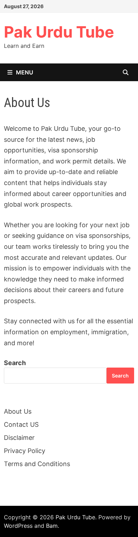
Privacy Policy (24, 450)
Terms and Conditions (37, 464)
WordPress (18, 525)
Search (15, 363)
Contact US (21, 424)
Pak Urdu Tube (59, 31)
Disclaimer (19, 437)
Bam (52, 525)
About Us (17, 411)
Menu (24, 72)
